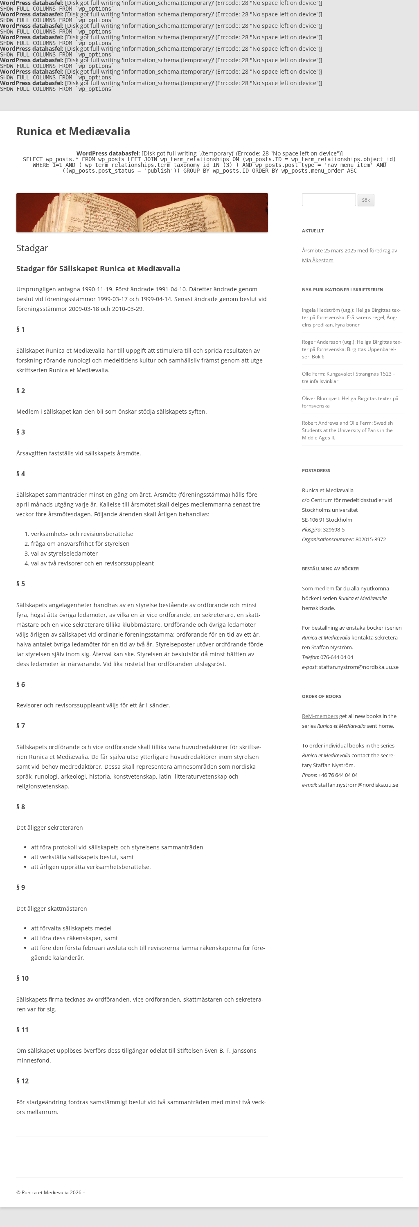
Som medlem (318, 588)
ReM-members (320, 716)
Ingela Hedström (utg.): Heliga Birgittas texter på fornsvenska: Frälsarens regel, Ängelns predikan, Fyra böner (351, 317)
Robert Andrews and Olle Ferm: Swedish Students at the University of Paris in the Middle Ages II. (347, 430)
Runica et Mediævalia (73, 131)
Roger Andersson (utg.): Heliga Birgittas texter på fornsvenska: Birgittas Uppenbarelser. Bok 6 (352, 349)
